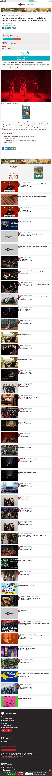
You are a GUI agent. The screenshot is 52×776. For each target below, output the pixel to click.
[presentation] (46, 100)
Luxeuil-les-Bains (22, 458)
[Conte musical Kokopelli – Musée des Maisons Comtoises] (9, 199)
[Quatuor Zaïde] (9, 500)
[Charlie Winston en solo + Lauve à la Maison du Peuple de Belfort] (9, 211)
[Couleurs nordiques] (9, 375)
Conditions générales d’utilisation (10, 727)
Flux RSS (5, 723)
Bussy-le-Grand (22, 634)
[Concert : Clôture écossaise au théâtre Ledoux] (9, 274)
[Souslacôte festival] (9, 701)
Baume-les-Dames (22, 496)
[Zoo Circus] (9, 425)
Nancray (20, 194)
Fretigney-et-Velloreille (24, 621)
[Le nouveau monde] (9, 450)
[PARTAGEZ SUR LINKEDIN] (9, 28)
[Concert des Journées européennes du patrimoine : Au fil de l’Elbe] (9, 638)
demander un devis (8, 750)
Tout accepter (11, 774)
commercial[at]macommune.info (8, 746)
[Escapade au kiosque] (9, 337)
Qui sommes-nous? (7, 718)
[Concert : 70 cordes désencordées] (9, 600)
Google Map (18, 38)
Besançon (4, 15)
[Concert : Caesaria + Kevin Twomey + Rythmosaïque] (9, 249)
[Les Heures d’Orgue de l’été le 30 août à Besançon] (9, 575)
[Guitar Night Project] (9, 224)
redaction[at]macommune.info (8, 743)
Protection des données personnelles (11, 722)
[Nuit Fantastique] (9, 312)
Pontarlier (21, 659)
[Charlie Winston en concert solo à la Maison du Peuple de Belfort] (9, 186)
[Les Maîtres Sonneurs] (9, 349)
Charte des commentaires (8, 720)
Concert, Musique (13, 15)
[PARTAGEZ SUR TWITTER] (6, 28)
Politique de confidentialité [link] (39, 774)
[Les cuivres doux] (9, 688)
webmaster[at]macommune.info (8, 757)
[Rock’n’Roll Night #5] (9, 563)
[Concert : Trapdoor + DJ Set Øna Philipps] (9, 236)
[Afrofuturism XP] (9, 613)
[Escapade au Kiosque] (9, 362)
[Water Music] (9, 262)
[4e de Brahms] (9, 488)
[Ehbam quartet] (9, 437)
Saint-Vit (20, 646)
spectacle (33, 153)
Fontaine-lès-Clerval (23, 697)
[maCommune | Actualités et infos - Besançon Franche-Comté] (21, 4)
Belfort (20, 182)
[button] (49, 1)
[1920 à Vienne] (9, 324)
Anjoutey (20, 583)
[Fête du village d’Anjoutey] (9, 588)
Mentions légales (7, 725)
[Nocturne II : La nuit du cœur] (9, 462)
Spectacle (21, 15)
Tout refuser (20, 774)
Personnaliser (28, 774)
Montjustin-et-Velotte (24, 596)
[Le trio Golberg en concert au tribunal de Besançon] (9, 287)
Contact (4, 716)
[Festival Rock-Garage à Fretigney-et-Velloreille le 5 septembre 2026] (9, 626)
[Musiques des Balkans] (9, 387)
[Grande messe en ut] (9, 412)
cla (23, 153)
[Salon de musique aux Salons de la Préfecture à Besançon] (9, 299)
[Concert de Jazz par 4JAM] (9, 651)
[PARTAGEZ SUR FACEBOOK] (3, 28)
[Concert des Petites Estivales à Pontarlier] (9, 663)
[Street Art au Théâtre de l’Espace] (9, 400)
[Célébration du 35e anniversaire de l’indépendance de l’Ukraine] (9, 676)
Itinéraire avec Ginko (8, 38)
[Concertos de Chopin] (9, 513)
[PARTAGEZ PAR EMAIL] (11, 28)
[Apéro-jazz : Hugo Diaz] (9, 550)
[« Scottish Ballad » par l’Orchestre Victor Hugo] (9, 538)
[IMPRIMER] (14, 28)
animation (19, 153)
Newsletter (6, 730)
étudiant (27, 153)
